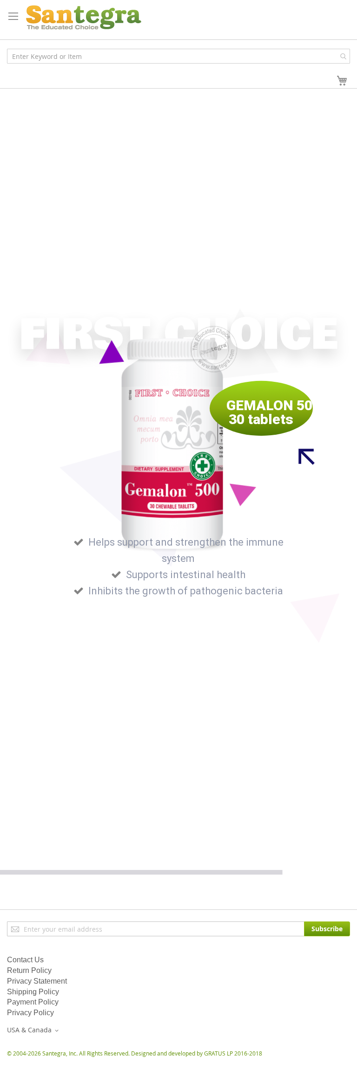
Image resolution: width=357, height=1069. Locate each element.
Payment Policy (33, 1002)
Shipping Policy (33, 992)
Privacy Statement (37, 981)
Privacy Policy (30, 1013)
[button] (34, 1030)
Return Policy (29, 970)
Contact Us (25, 960)
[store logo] (84, 17)
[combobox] (178, 56)
